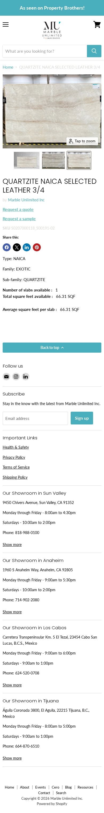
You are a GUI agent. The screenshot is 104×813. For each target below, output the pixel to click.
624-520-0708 (27, 673)
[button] (26, 160)
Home (8, 67)
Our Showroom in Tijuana (31, 701)
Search (61, 793)
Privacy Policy (14, 457)
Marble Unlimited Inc (26, 199)
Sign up (82, 417)
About (24, 787)
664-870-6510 (27, 746)
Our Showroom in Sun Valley (34, 493)
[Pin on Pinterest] (37, 247)
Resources (85, 787)
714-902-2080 (27, 600)
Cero (55, 787)
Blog (68, 787)
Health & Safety (16, 447)
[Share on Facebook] (7, 247)
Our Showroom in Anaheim (33, 560)
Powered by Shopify (52, 804)
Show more (12, 544)
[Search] (94, 51)
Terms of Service (16, 467)
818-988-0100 (27, 532)
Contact (44, 793)
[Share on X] (17, 247)
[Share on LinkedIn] (27, 247)
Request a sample (19, 218)
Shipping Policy (15, 477)
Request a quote (18, 209)
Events (40, 787)
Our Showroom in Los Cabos (34, 627)
